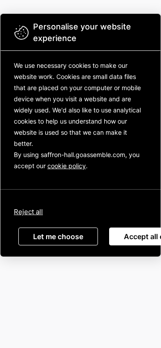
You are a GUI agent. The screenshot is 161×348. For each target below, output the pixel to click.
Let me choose (58, 236)
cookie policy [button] (66, 166)
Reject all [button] (28, 211)
